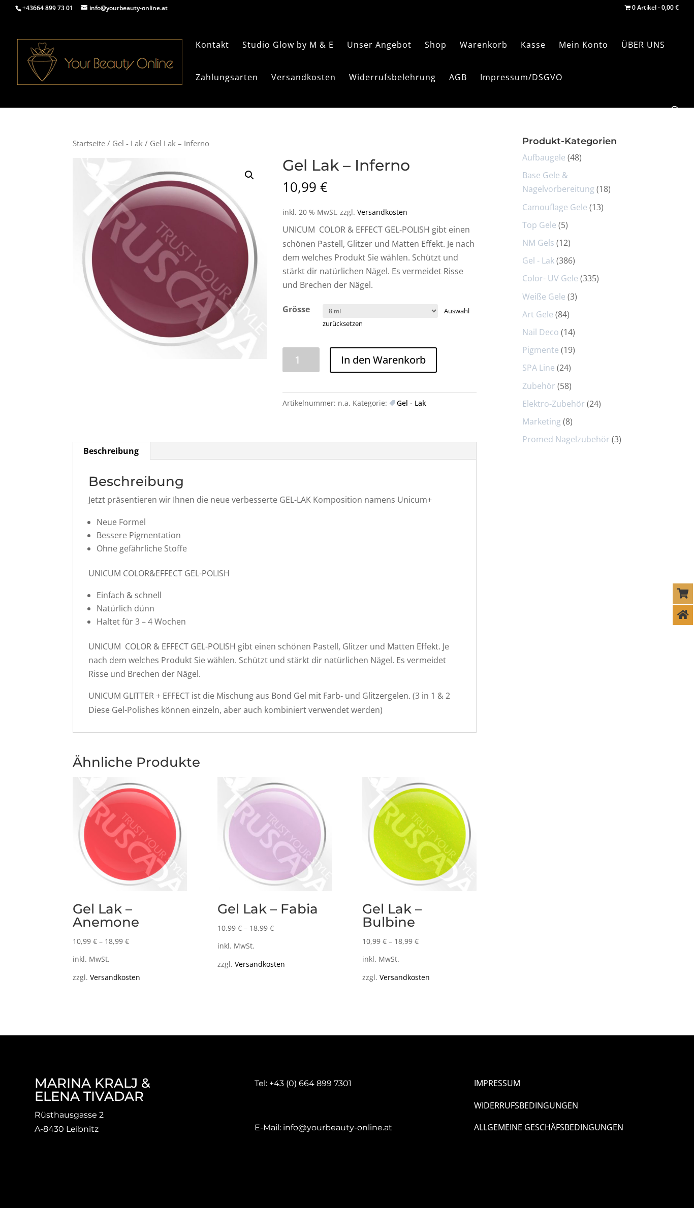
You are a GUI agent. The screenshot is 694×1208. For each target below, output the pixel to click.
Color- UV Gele (550, 278)
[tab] (111, 451)
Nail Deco (540, 332)
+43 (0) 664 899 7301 (310, 1083)
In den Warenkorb (383, 360)
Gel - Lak (127, 143)
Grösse (296, 309)
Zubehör (538, 385)
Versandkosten (382, 212)
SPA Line (538, 367)
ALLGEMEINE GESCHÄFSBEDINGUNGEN (548, 1127)
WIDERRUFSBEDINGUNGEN (526, 1105)
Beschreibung (111, 450)
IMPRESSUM (497, 1083)
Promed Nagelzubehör (566, 439)
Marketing (541, 421)
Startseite (89, 143)
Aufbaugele (543, 157)
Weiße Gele (543, 296)
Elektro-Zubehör (553, 403)
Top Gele (539, 225)
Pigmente (540, 349)
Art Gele (537, 314)
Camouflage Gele (554, 207)
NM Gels (538, 242)
